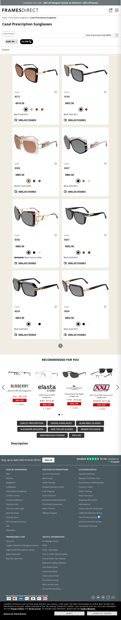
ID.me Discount (49, 495)
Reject (69, 613)
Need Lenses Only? (50, 575)
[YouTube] (113, 597)
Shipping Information (88, 499)
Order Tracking (85, 491)
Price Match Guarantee (52, 504)
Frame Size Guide (49, 571)
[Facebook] (93, 597)
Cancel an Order (86, 486)
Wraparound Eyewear (52, 435)
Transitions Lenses (50, 580)
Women (9, 478)
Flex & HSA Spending (51, 588)
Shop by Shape (12, 512)
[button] (117, 387)
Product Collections (14, 499)
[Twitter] (98, 597)
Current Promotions (51, 473)
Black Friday (47, 478)
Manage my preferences (15, 614)
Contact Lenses (12, 495)
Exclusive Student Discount (54, 499)
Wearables (10, 530)
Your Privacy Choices (88, 517)
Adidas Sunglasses (61, 423)
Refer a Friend (48, 508)
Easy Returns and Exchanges (91, 482)
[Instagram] (108, 597)
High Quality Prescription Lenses (20, 549)
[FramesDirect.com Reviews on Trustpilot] (95, 460)
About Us (10, 541)
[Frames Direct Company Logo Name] (20, 10)
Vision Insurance (86, 495)
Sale (8, 525)
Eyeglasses (10, 482)
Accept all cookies (102, 613)
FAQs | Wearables (50, 549)
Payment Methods (87, 473)
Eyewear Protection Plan (89, 478)
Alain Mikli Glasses (90, 423)
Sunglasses (11, 486)
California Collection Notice (90, 512)
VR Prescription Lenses (16, 521)
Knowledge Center (50, 541)
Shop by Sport (12, 517)
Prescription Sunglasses (19, 17)
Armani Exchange (90, 429)
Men (8, 473)
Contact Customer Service (90, 521)
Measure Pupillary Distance (54, 562)
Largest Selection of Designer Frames (22, 545)
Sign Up (48, 460)
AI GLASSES (8, 34)
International (84, 504)
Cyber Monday (48, 482)
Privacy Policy (17, 609)
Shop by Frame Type (15, 508)
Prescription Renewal (88, 525)
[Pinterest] (103, 597)
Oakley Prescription (31, 423)
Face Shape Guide (50, 567)
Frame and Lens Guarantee (90, 508)
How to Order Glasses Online (55, 554)
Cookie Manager (88, 609)
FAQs (44, 545)
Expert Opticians (13, 554)
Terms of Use (35, 609)
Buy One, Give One (14, 558)
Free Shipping (48, 491)
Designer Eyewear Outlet (53, 486)
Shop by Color (12, 504)
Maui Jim (76, 435)
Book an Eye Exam (50, 584)
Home (4, 17)
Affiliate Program (49, 512)
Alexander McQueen (32, 429)
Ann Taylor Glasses (62, 429)
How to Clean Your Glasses (54, 558)
